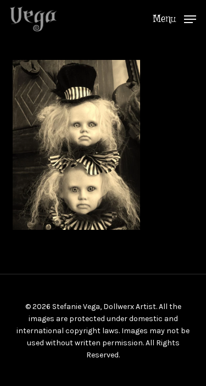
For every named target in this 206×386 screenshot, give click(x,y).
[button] (174, 18)
